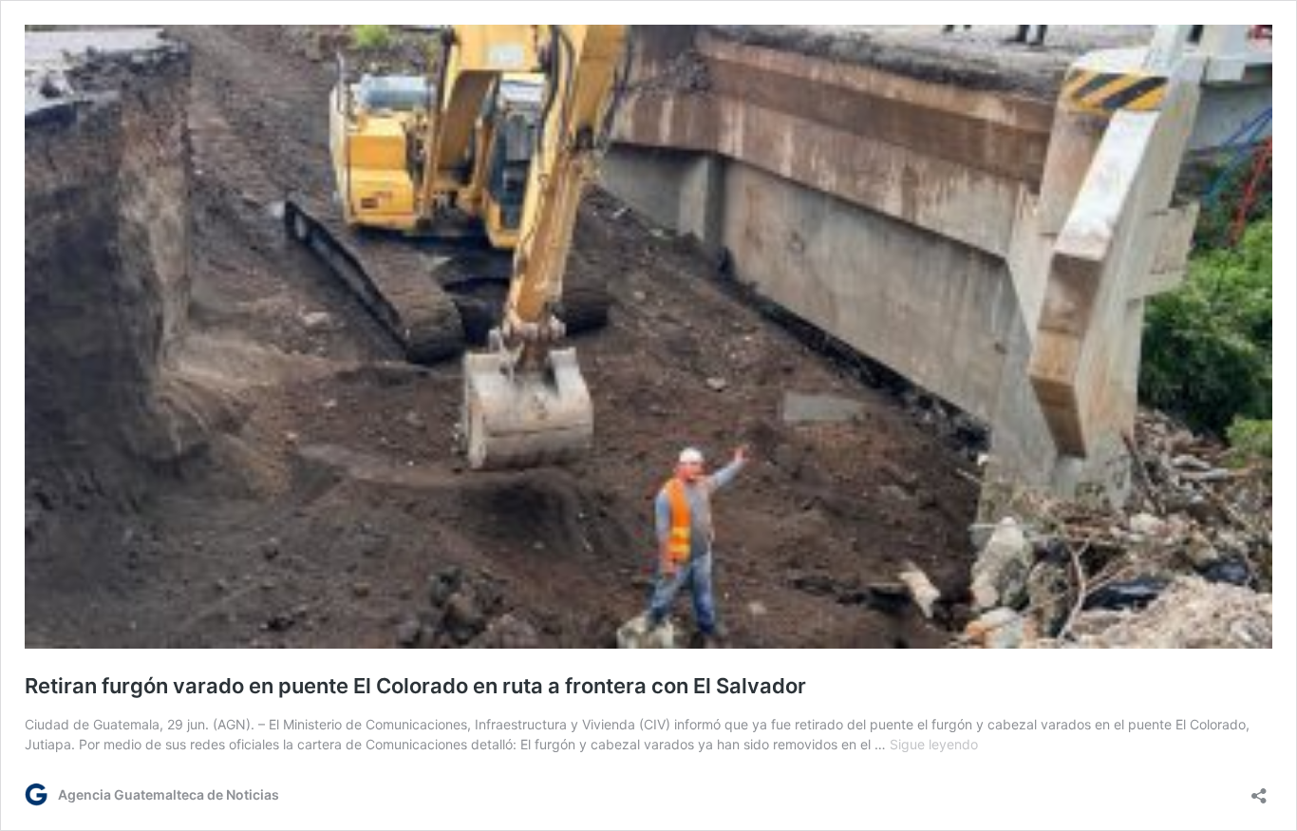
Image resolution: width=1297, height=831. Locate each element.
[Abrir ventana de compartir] (1259, 789)
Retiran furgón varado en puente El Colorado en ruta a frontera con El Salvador (415, 685)
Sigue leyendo (934, 744)
